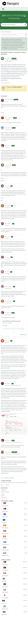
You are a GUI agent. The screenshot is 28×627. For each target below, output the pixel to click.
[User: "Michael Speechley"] (2, 286)
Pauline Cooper (8, 127)
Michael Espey (7, 145)
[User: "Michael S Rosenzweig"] (5, 531)
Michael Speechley (8, 286)
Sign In (2, 477)
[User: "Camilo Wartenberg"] (2, 100)
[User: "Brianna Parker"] (2, 452)
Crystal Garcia (5, 538)
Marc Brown (7, 257)
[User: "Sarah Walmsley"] (5, 547)
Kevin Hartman (5, 575)
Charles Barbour (5, 570)
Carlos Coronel (5, 586)
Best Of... (3, 495)
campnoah (7, 271)
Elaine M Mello (5, 592)
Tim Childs (7, 340)
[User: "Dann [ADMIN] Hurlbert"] (5, 595)
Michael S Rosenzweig (5, 533)
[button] (3, 88)
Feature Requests (9, 61)
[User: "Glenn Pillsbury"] (5, 525)
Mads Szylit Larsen (8, 117)
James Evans (7, 205)
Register (7, 477)
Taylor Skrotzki (7, 383)
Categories (3, 489)
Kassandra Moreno (8, 301)
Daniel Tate (4, 522)
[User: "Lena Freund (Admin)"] (5, 542)
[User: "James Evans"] (2, 205)
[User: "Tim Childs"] (2, 340)
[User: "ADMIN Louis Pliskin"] (5, 553)
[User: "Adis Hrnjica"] (4, 612)
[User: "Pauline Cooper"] (2, 127)
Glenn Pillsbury (5, 527)
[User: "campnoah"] (2, 271)
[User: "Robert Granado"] (5, 503)
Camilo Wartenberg (8, 99)
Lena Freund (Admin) (5, 544)
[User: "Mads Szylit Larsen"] (2, 117)
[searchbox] (14, 25)
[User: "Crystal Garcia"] (4, 536)
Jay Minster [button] (4, 322)
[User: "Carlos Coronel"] (4, 584)
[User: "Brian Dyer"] (4, 578)
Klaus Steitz (7, 185)
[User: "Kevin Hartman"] (5, 573)
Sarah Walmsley (5, 550)
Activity (2, 493)
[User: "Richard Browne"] (2, 165)
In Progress (8, 87)
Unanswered (14, 497)
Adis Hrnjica (4, 614)
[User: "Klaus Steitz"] (2, 185)
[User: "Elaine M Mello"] (5, 590)
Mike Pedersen (7, 58)
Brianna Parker (7, 452)
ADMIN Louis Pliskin (5, 555)
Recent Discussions (5, 491)
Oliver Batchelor (8, 223)
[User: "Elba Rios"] (3, 601)
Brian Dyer (4, 581)
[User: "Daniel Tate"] (4, 520)
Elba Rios (4, 603)
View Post (22, 334)
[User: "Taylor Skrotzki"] (2, 383)
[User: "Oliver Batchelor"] (2, 223)
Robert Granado (5, 505)
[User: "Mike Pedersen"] (2, 58)
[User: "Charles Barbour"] (5, 567)
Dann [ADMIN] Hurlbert (5, 597)
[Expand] (14, 332)
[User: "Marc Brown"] (2, 257)
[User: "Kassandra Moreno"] (2, 301)
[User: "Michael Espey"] (2, 145)
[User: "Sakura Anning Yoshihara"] (5, 514)
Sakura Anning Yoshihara (5, 516)
